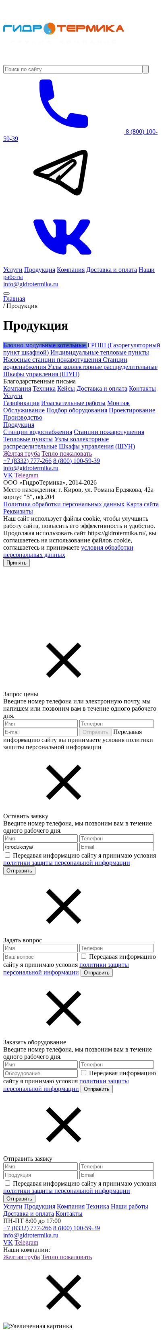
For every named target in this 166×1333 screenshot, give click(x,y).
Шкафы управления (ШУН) (97, 446)
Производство (22, 417)
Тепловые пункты (28, 439)
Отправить (95, 732)
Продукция (39, 269)
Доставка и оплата (111, 269)
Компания (71, 269)
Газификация (21, 402)
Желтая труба (21, 453)
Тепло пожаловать (67, 453)
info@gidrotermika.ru (30, 284)
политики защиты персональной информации (66, 862)
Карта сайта (142, 504)
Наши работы (129, 1206)
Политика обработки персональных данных (63, 504)
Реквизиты (18, 511)
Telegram (26, 475)
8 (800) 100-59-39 (76, 460)
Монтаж (118, 402)
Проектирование (132, 410)
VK (8, 475)
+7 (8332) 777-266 (27, 460)
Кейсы (66, 388)
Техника (44, 388)
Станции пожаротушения (109, 431)
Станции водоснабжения (37, 431)
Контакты (142, 388)
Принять (16, 563)
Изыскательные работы (73, 402)
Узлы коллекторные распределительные (56, 443)
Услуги (13, 269)
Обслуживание (24, 410)
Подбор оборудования (76, 410)
